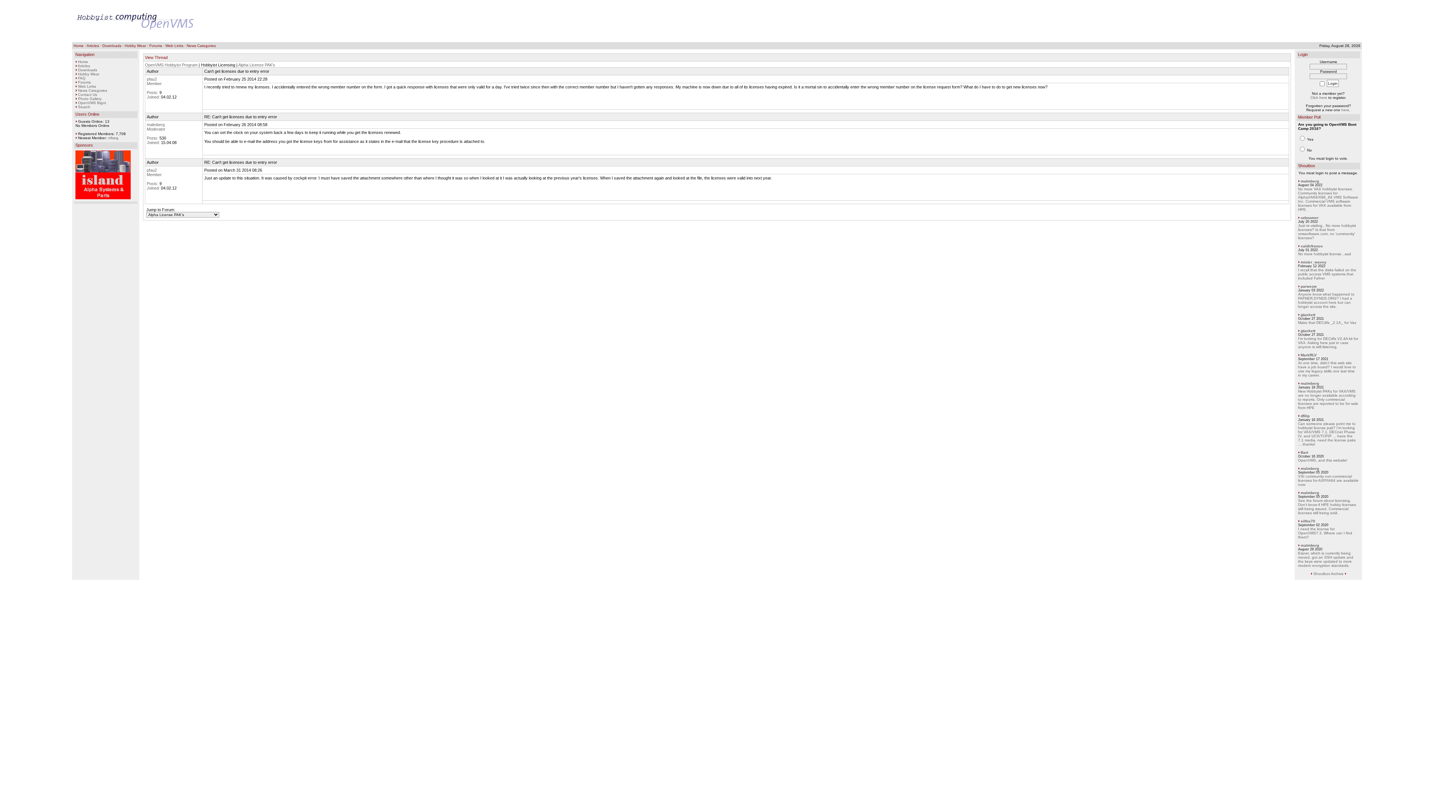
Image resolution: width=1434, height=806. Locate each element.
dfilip (1305, 416)
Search (84, 107)
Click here (1318, 98)
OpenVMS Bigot (92, 103)
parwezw (1309, 286)
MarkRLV (1309, 355)
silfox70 (1308, 521)
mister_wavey (1313, 262)
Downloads (111, 46)
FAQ (82, 78)
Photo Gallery (90, 99)
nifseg (113, 138)
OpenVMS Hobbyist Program (171, 65)
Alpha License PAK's (256, 65)
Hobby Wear (135, 46)
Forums (155, 46)
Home (79, 46)
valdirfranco (1312, 246)
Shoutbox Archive (1328, 574)
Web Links (174, 46)
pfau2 (152, 79)
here (1345, 110)
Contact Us (87, 95)
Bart (1304, 452)
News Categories (201, 46)
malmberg (156, 124)
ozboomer (1310, 218)
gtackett (1308, 315)
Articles (93, 46)
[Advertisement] (1223, 21)
